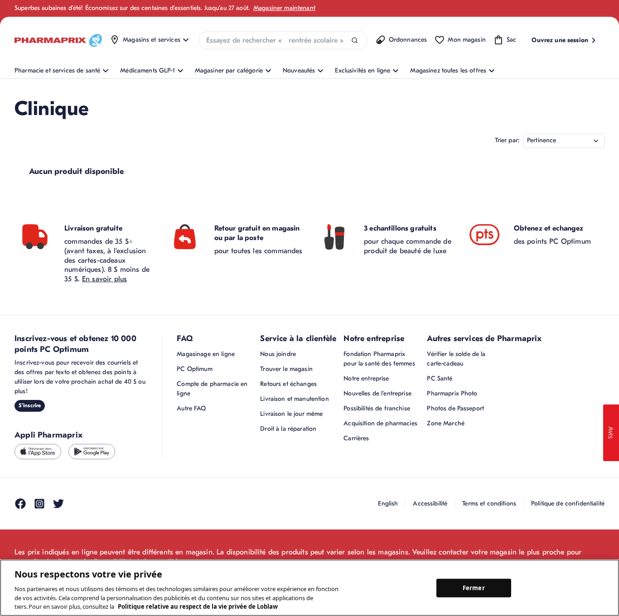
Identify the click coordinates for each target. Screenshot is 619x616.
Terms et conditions (489, 503)
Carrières (356, 438)
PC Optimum (194, 369)
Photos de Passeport (455, 408)
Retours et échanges (288, 384)
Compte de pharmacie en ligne (212, 388)
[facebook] (20, 503)
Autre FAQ (191, 408)
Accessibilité (430, 503)
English (388, 503)
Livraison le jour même (291, 414)
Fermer (474, 587)
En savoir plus (104, 279)
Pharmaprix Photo (452, 393)
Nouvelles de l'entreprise (377, 393)
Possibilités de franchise (376, 408)
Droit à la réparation (288, 429)
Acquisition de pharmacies (380, 423)
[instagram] (39, 503)
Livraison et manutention (294, 399)
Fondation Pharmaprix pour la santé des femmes (379, 358)
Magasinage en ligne (206, 354)
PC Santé (439, 378)
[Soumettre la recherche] (354, 40)
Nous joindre (278, 354)
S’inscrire (30, 405)
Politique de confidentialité (567, 503)
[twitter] (58, 503)
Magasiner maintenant (284, 8)
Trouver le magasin (286, 369)
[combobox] (283, 40)
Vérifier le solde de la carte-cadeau (456, 358)
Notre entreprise (366, 378)
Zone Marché (445, 423)
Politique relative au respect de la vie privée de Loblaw (198, 606)
